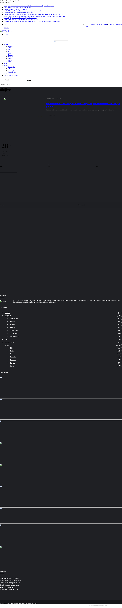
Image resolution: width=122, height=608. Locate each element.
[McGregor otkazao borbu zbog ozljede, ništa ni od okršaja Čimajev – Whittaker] (61, 430)
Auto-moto (14, 319)
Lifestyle (13, 327)
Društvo (10, 46)
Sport (6, 63)
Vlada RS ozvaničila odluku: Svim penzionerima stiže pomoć (22, 11)
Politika (10, 48)
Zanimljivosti (12, 72)
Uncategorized (10, 342)
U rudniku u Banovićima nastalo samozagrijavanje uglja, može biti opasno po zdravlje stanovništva (33, 14)
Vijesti (6, 44)
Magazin (7, 65)
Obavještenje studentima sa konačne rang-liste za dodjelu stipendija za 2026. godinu (29, 6)
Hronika (10, 56)
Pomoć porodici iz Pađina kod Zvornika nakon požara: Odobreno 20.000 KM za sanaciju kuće (32, 21)
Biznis (9, 68)
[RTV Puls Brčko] (6, 31)
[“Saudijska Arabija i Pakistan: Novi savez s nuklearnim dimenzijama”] (61, 515)
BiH (9, 51)
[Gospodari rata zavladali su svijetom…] (61, 496)
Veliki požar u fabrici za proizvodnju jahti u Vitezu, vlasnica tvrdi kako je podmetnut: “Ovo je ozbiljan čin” (36, 16)
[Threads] (103, 603)
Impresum (112, 605)
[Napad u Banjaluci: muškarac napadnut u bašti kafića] (61, 409)
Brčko (9, 53)
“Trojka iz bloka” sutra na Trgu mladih (15, 9)
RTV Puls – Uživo (12, 75)
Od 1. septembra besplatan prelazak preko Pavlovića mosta (21, 19)
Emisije (6, 74)
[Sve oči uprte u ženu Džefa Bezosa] (61, 452)
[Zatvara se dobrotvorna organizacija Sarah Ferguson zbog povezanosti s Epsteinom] (61, 534)
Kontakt (119, 605)
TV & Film (11, 70)
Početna (2, 84)
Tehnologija (11, 67)
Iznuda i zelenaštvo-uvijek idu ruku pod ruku (17, 7)
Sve (9, 49)
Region (10, 60)
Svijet (9, 62)
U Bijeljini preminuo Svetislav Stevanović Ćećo (18, 12)
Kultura (12, 325)
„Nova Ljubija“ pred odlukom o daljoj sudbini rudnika (20, 18)
